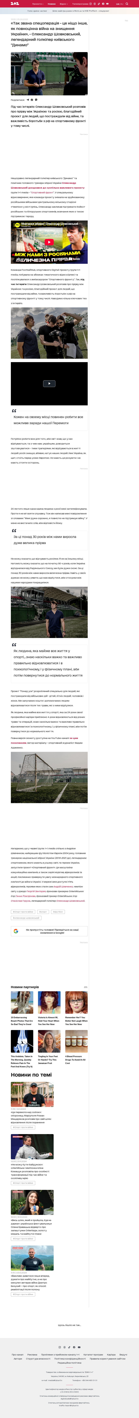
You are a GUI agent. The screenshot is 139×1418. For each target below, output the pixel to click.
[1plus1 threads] (65, 1347)
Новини (52, 4)
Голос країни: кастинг (37, 11)
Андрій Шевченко (63, 886)
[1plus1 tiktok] (69, 1347)
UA (117, 4)
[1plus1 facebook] (74, 1347)
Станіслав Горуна (20, 900)
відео (63, 4)
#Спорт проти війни (23, 911)
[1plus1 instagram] (60, 1347)
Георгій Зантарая (36, 891)
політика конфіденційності (70, 1358)
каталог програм (93, 1354)
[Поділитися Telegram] (28, 100)
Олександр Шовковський (70, 900)
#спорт (43, 911)
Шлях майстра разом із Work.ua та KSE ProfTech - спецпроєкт (81, 11)
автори (18, 1358)
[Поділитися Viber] (36, 100)
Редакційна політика (69, 1362)
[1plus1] (15, 3)
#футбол (58, 911)
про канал (17, 1354)
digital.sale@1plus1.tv (69, 1399)
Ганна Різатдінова (25, 896)
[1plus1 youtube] (79, 1347)
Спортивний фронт (42, 192)
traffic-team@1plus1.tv (69, 1405)
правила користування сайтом (107, 1358)
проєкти (37, 4)
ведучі (123, 1354)
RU (122, 4)
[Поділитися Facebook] (32, 100)
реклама (32, 1354)
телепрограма (80, 4)
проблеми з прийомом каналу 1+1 (60, 1354)
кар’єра (111, 1354)
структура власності (38, 1358)
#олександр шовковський (26, 918)
